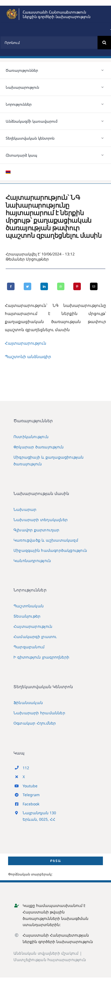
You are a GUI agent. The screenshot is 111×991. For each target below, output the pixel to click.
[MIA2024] (12, 10)
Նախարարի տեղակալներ (40, 519)
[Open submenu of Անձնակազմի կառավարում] (102, 121)
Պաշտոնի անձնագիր (28, 356)
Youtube (30, 785)
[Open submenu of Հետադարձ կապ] (102, 155)
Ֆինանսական (28, 702)
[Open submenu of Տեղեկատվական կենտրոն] (102, 138)
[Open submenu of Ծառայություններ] (102, 70)
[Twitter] (27, 286)
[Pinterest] (77, 286)
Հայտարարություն (25, 343)
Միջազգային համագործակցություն (50, 550)
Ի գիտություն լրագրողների (41, 657)
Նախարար (24, 509)
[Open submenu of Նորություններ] (102, 104)
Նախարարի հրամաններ (39, 712)
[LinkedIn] (44, 286)
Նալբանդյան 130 (39, 812)
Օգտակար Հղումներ (34, 723)
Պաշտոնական (28, 605)
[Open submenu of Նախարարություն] (102, 87)
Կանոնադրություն (32, 560)
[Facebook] (11, 286)
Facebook (31, 803)
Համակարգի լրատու (35, 636)
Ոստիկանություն (30, 436)
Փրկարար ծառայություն (38, 446)
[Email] (94, 286)
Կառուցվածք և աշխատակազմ (45, 540)
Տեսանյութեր (26, 616)
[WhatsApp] (61, 286)
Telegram (31, 794)
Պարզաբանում (28, 646)
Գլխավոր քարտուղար (36, 529)
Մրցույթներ (37, 259)
